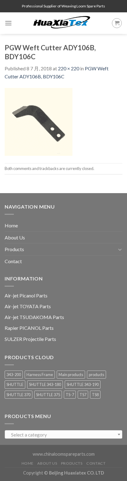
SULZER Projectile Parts (30, 339)
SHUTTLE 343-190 (83, 384)
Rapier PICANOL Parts (29, 328)
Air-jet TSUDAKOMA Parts (34, 317)
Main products (71, 374)
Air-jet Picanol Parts (26, 295)
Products (14, 249)
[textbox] (64, 434)
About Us (15, 237)
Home (11, 225)
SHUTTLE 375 (48, 394)
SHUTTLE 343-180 (45, 384)
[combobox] (63, 434)
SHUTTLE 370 (18, 394)
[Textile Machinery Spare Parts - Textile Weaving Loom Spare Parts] (62, 23)
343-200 (13, 374)
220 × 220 (68, 68)
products (96, 374)
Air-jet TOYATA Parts (28, 306)
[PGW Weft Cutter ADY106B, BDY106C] (38, 121)
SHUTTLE (14, 384)
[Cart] (117, 23)
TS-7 (70, 394)
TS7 (83, 394)
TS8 (95, 394)
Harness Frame (40, 374)
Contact (13, 261)
